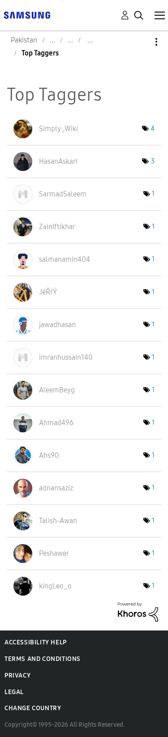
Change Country (32, 708)
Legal (14, 692)
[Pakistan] (27, 14)
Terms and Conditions (42, 659)
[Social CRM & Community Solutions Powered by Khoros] (138, 611)
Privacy (17, 675)
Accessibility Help (35, 642)
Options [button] (141, 42)
